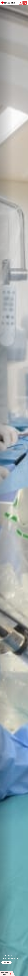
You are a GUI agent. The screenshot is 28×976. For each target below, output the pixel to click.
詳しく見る (6, 962)
